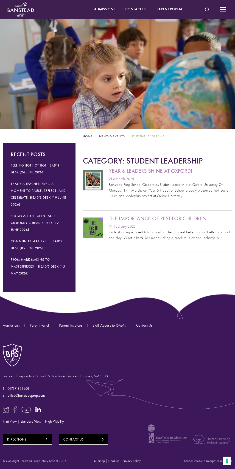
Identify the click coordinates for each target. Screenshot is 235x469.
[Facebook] (15, 409)
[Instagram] (6, 409)
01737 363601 (18, 388)
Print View (10, 421)
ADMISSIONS (104, 9)
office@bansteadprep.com (26, 395)
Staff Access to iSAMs (109, 325)
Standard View (30, 421)
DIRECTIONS (16, 439)
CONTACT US (135, 9)
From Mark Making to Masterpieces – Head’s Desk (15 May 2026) (38, 266)
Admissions (11, 325)
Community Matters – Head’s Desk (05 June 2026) (36, 244)
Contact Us (144, 325)
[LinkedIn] (38, 409)
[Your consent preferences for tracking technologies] (227, 461)
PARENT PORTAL (169, 9)
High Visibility (54, 421)
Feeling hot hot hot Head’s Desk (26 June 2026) (35, 168)
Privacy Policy (132, 461)
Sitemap (99, 461)
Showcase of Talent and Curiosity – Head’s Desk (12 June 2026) (35, 223)
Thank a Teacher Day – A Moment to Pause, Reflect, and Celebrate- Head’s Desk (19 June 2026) (38, 194)
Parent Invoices (71, 325)
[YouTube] (26, 409)
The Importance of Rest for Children (158, 218)
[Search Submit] (207, 9)
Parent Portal (39, 325)
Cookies (113, 461)
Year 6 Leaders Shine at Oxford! (150, 170)
